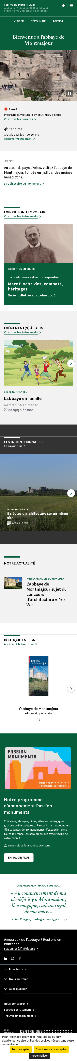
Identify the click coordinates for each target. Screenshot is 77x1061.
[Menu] (71, 5)
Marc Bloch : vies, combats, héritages (35, 286)
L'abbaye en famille (23, 398)
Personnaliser (39, 1056)
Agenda (58, 21)
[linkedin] (5, 959)
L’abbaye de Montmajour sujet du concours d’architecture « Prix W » (46, 594)
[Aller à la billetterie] (63, 6)
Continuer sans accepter (51, 1049)
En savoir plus (18, 858)
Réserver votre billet (18, 139)
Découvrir (38, 21)
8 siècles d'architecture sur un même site (37, 515)
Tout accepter (21, 1049)
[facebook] (19, 959)
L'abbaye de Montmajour (38, 709)
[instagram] (12, 959)
